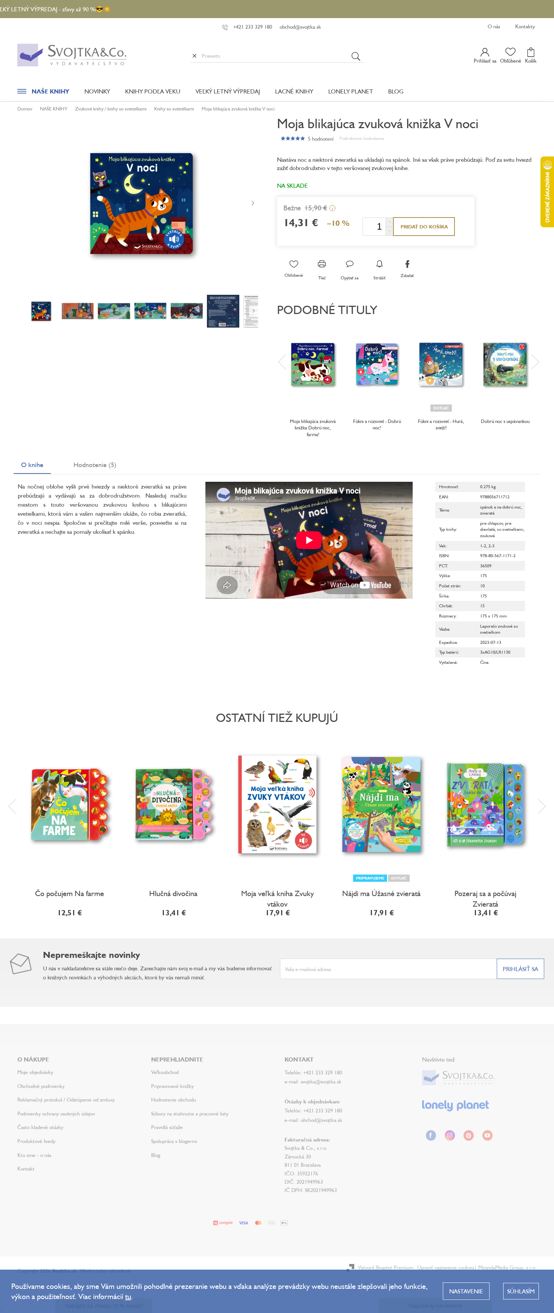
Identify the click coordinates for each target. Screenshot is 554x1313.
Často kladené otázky (40, 1127)
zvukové (487, 535)
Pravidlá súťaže (167, 1127)
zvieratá (487, 513)
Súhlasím (521, 1291)
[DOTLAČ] (440, 364)
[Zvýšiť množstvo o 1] (389, 222)
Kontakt (26, 1168)
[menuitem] (43, 93)
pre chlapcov (491, 523)
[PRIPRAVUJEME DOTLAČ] (381, 804)
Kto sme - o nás (34, 1155)
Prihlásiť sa (520, 969)
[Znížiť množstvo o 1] (389, 231)
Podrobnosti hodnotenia (362, 138)
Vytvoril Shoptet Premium (385, 1267)
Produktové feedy (36, 1141)
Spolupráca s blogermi (174, 1141)
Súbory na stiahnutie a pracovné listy (189, 1113)
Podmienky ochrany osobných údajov (56, 1113)
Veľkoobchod (165, 1072)
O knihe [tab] (32, 464)
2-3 (491, 545)
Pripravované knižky (172, 1086)
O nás (494, 26)
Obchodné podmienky (40, 1086)
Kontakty (525, 26)
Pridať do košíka (424, 227)
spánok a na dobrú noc (500, 507)
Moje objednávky (35, 1072)
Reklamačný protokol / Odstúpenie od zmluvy (66, 1099)
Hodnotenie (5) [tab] (94, 464)
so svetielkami (510, 529)
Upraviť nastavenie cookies (445, 1267)
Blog (155, 1155)
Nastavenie (466, 1291)
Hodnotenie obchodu (173, 1099)
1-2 (483, 545)
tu (128, 1296)
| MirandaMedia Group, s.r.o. (505, 1267)
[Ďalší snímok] (253, 203)
